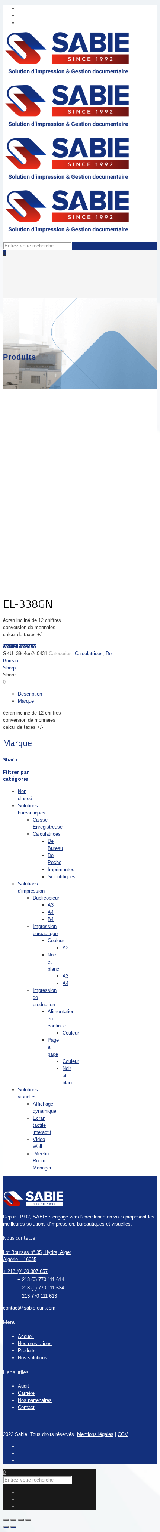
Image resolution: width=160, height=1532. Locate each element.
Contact (26, 1407)
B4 (51, 919)
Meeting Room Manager (43, 1161)
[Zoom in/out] (28, 1520)
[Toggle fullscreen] (21, 1520)
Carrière (26, 1393)
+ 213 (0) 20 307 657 (25, 1271)
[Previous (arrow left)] (6, 1527)
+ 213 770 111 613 (37, 1296)
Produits (27, 1350)
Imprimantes (61, 869)
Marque (26, 701)
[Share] (13, 1520)
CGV (123, 1434)
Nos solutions (32, 1357)
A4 (51, 912)
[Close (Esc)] (6, 1520)
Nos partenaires (35, 1400)
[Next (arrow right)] (13, 1527)
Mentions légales (95, 1434)
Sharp (9, 668)
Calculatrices (89, 653)
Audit (23, 1386)
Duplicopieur (46, 898)
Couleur (56, 940)
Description (30, 694)
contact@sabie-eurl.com (29, 1308)
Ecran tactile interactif (42, 1125)
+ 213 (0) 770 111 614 (40, 1279)
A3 (51, 905)
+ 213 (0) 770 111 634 (40, 1288)
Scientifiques (62, 876)
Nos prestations (35, 1343)
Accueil (26, 1336)
